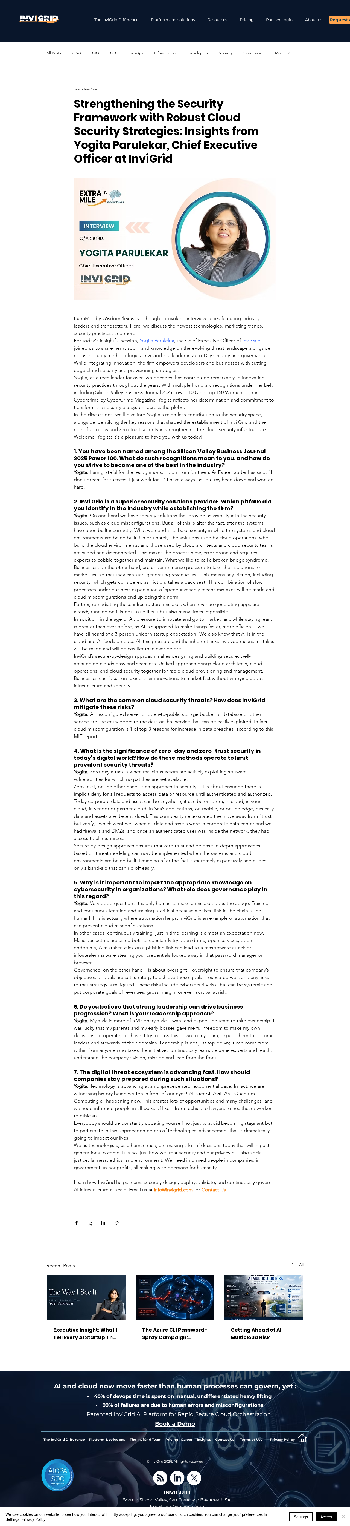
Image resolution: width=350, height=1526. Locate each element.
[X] (194, 1478)
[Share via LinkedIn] (103, 1223)
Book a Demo (175, 1423)
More (279, 52)
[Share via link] (116, 1223)
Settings (301, 1516)
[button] (217, 20)
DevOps (136, 52)
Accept (326, 1516)
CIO (95, 52)
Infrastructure (165, 52)
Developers (198, 52)
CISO (76, 52)
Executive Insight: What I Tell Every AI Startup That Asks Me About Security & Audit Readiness (86, 1333)
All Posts (53, 52)
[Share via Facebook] (76, 1223)
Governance (253, 52)
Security (225, 52)
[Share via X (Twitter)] (89, 1223)
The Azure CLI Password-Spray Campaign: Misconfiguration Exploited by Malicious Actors (174, 1333)
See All (297, 1264)
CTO (114, 52)
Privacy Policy (33, 1519)
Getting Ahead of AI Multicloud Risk (256, 1333)
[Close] (343, 1517)
